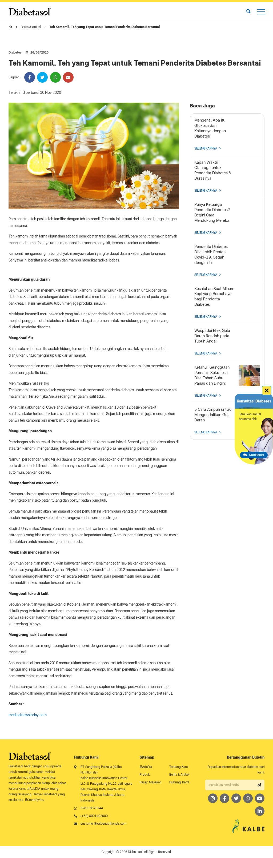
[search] (248, 11)
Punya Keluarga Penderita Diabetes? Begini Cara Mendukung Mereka (212, 212)
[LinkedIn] (259, 811)
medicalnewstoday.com (28, 715)
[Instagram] (213, 798)
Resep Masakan (151, 782)
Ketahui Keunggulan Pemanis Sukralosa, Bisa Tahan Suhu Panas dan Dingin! (212, 375)
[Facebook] (224, 798)
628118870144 (92, 808)
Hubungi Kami (179, 782)
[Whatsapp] (248, 798)
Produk (145, 774)
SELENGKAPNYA (205, 148)
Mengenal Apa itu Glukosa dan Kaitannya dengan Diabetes (210, 128)
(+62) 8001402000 (94, 816)
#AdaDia (146, 767)
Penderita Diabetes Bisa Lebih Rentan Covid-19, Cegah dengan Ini (211, 254)
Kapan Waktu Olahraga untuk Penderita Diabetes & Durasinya (212, 170)
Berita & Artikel (31, 27)
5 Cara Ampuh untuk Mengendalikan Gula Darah (212, 414)
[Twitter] (236, 798)
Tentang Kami (178, 767)
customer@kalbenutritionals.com (103, 823)
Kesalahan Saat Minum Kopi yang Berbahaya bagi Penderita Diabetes (214, 296)
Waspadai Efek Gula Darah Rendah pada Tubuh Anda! (212, 336)
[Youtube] (259, 798)
